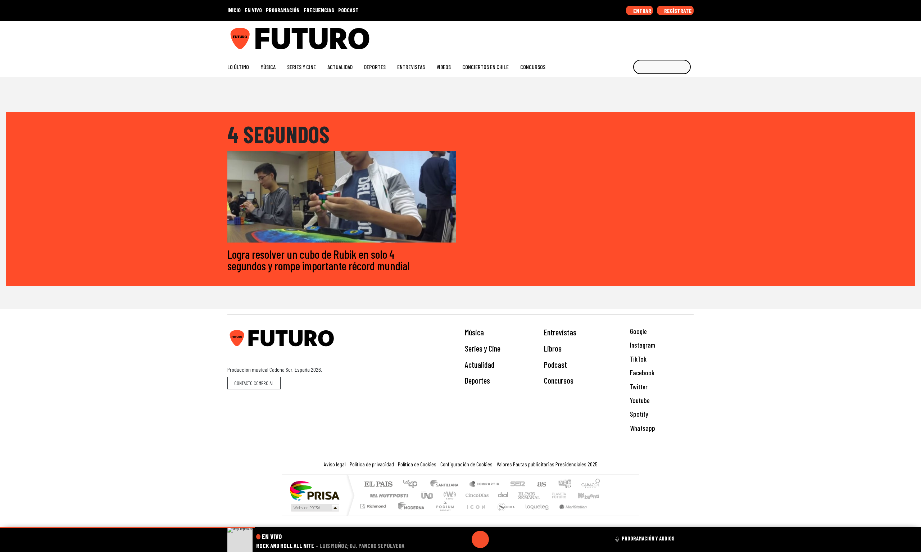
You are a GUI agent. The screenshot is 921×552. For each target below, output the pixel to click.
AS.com (540, 484)
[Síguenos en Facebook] (644, 36)
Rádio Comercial (601, 515)
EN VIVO (253, 9)
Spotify (638, 414)
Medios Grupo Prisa (314, 507)
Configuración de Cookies (466, 464)
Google (638, 331)
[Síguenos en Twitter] (655, 36)
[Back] (445, 539)
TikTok (637, 359)
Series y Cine (301, 66)
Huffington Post (387, 495)
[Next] (514, 539)
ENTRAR (641, 10)
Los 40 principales (412, 484)
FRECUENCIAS (319, 9)
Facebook (641, 372)
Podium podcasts (373, 504)
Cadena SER (517, 484)
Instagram (642, 345)
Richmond (373, 515)
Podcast (555, 364)
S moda (503, 515)
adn (564, 484)
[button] (127, 527)
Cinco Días (476, 495)
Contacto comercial (254, 383)
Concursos (532, 66)
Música (268, 66)
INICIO (234, 9)
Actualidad (340, 66)
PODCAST (348, 9)
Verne (544, 495)
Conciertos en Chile (485, 66)
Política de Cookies (417, 464)
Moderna (409, 515)
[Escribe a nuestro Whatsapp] (690, 36)
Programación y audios (648, 538)
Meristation (569, 515)
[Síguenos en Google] (609, 36)
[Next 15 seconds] (497, 539)
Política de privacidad (372, 464)
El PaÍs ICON (474, 515)
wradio (448, 495)
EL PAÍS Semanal (522, 495)
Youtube (639, 400)
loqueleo (534, 515)
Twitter (638, 387)
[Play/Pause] (480, 539)
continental (503, 495)
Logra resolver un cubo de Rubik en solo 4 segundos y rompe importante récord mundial (318, 259)
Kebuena (592, 495)
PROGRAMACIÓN (283, 9)
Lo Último (238, 66)
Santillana (446, 484)
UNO (427, 495)
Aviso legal (335, 464)
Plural (443, 515)
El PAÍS (378, 484)
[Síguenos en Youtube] (667, 36)
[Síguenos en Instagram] (621, 36)
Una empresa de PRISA (314, 490)
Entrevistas (411, 66)
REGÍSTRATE (677, 10)
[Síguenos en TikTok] (632, 36)
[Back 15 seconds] (463, 539)
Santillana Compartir (485, 484)
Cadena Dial (566, 495)
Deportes (375, 66)
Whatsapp (642, 428)
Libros (553, 348)
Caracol (590, 484)
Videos (443, 66)
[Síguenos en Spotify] (678, 36)
